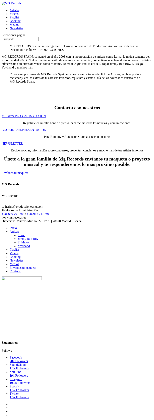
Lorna (21, 235)
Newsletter (16, 28)
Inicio (13, 228)
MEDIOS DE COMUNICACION (24, 116)
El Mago (23, 242)
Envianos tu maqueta (23, 267)
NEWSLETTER (12, 143)
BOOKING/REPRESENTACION (24, 130)
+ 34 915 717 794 (38, 214)
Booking (15, 21)
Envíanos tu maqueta (15, 173)
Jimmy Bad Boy (28, 238)
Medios (14, 24)
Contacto (15, 271)
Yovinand (24, 246)
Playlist (14, 17)
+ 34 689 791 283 (13, 214)
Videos (14, 13)
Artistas (14, 10)
